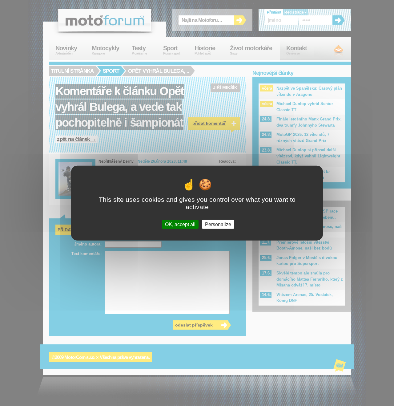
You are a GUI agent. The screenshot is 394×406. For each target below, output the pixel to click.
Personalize (218, 224)
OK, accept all (180, 224)
